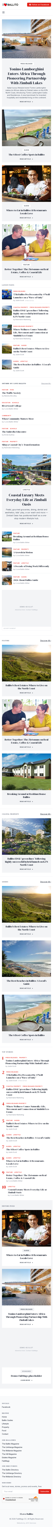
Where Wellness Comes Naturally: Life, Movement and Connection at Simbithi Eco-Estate (30, 332)
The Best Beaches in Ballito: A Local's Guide (32, 366)
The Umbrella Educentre (14, 431)
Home (4, 1417)
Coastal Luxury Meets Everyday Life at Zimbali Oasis (27, 500)
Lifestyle (24, 361)
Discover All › (46, 383)
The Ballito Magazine (10, 1444)
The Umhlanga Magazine (12, 1447)
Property (14, 441)
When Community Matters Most (18, 418)
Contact (5, 1434)
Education (6, 402)
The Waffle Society (11, 392)
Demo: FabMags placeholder (26, 1376)
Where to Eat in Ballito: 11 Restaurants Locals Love (26, 212)
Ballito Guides (7, 1420)
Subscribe (44, 1491)
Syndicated (29, 300)
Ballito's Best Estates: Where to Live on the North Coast (31, 350)
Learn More (27, 1380)
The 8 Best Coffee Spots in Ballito (27, 154)
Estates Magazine (9, 1457)
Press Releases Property (40, 307)
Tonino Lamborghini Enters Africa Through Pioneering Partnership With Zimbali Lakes (26, 76)
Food (12, 390)
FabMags (5, 1461)
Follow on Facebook (40, 5)
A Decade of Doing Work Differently (31, 566)
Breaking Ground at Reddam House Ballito (31, 538)
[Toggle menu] (3, 12)
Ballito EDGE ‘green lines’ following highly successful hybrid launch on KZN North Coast (30, 313)
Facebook (6, 1407)
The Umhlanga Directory (12, 1473)
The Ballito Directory (10, 1470)
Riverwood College (11, 405)
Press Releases (27, 63)
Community (6, 415)
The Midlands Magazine (12, 1451)
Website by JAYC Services (26, 1523)
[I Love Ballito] (10, 4)
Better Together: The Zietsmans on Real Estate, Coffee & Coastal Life (26, 271)
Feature (26, 264)
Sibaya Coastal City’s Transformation (21, 444)
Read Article (26, 101)
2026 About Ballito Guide (25, 580)
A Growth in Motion (23, 552)
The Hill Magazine (9, 1454)
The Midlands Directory (11, 1477)
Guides (26, 150)
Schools (15, 402)
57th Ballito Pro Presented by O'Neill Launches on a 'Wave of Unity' (31, 296)
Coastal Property (20, 307)
